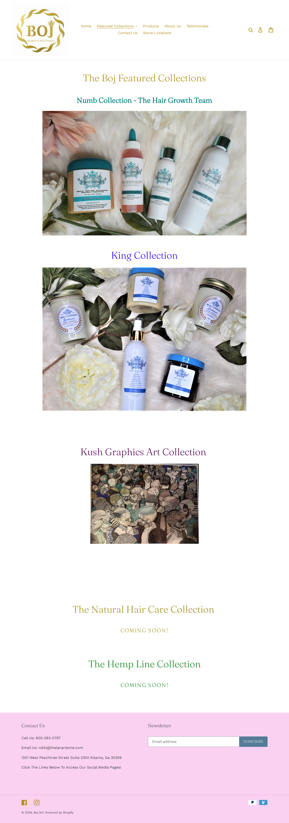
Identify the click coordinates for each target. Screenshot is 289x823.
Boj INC (39, 812)
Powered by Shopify (59, 812)
